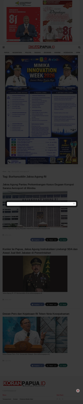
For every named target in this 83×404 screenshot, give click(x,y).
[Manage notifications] (78, 390)
